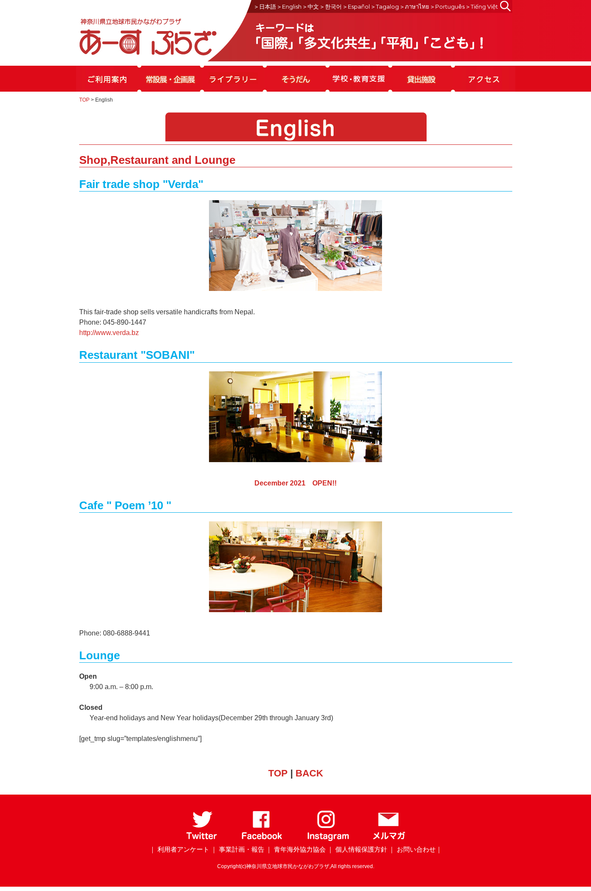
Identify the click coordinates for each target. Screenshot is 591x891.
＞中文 (310, 6)
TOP (84, 100)
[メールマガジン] (389, 839)
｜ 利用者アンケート (179, 849)
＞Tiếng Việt (481, 6)
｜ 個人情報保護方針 (357, 849)
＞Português (447, 6)
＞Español (356, 6)
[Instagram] (328, 839)
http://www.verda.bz (109, 332)
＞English (289, 6)
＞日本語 (265, 6)
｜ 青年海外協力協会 (296, 849)
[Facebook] (262, 839)
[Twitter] (201, 839)
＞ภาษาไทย (414, 6)
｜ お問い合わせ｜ (415, 849)
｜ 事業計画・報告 (237, 849)
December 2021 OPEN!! (295, 483)
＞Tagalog (384, 6)
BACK (309, 773)
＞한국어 (330, 6)
